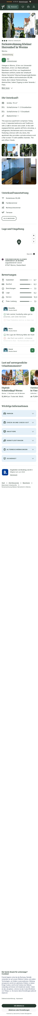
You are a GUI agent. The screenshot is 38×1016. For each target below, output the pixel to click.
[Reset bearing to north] (33, 241)
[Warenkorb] (28, 6)
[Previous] (3, 24)
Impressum (13, 475)
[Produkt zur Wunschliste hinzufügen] (32, 16)
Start (3, 483)
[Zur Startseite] (3, 7)
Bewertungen (23, 1)
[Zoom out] (33, 238)
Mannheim (26, 483)
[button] (19, 24)
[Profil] (33, 6)
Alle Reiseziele (14, 483)
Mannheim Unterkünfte (9, 485)
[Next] (34, 24)
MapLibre (29, 254)
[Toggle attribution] (34, 254)
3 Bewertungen (12, 61)
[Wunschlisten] (22, 6)
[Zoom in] (33, 235)
